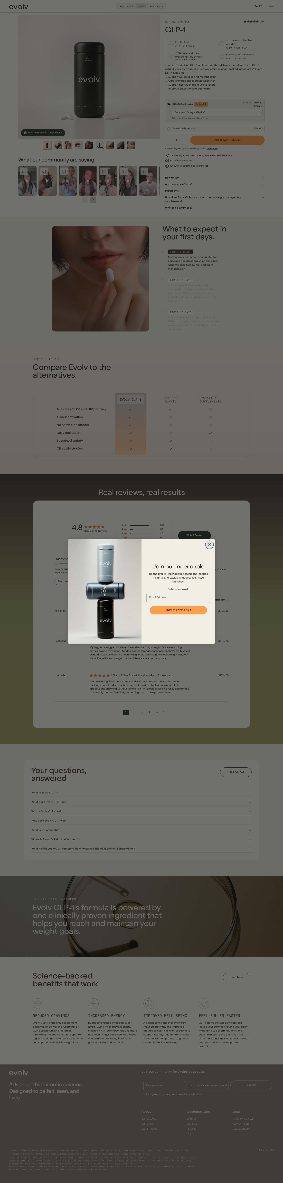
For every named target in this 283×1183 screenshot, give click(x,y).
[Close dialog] (209, 545)
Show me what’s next (178, 610)
